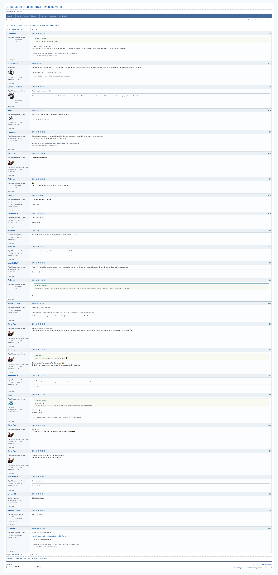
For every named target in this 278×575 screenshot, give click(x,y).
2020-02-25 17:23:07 (38, 425)
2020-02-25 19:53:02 (38, 510)
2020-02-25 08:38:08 (38, 87)
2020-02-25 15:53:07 (38, 324)
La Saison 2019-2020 (26, 25)
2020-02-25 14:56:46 (38, 303)
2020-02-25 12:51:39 (38, 230)
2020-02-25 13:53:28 (38, 263)
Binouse (11, 231)
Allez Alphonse (14, 303)
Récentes (258, 20)
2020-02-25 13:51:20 (38, 247)
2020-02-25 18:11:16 (38, 477)
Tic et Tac (12, 153)
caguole (11, 195)
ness (10, 395)
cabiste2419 (13, 213)
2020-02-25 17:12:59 (38, 376)
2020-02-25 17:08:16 (38, 350)
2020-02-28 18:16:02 (38, 528)
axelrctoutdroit (14, 510)
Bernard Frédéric (15, 87)
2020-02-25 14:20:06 (38, 280)
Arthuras (11, 179)
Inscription (53, 16)
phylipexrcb (13, 63)
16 (32, 29)
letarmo (11, 110)
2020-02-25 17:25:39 (38, 451)
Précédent (15, 29)
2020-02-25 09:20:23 (38, 132)
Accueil (9, 16)
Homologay (12, 33)
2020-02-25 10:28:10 (38, 179)
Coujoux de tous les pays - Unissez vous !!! (35, 6)
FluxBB (265, 568)
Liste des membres (23, 16)
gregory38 (12, 494)
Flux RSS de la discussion (263, 565)
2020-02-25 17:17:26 (38, 395)
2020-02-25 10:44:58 (38, 195)
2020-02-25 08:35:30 (38, 63)
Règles (33, 16)
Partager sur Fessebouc (245, 568)
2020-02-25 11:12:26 (38, 213)
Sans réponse (267, 20)
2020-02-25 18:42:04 (38, 494)
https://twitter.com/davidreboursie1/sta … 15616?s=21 (49, 536)
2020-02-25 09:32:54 (38, 153)
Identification (63, 16)
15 (28, 29)
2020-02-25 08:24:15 (38, 33)
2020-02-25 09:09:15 (38, 110)
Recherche (44, 16)
